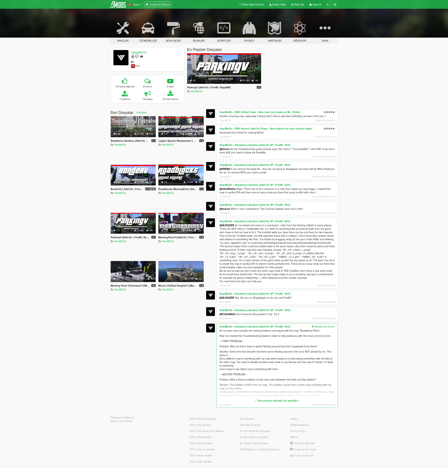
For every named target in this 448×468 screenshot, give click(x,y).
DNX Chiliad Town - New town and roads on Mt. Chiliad (267, 112)
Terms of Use (297, 431)
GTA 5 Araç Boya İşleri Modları (206, 431)
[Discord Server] (142, 56)
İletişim (294, 418)
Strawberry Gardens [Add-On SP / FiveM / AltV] (262, 145)
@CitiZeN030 (227, 314)
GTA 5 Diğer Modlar (201, 461)
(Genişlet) (141, 112)
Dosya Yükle (279, 4)
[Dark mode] (327, 4)
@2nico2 (224, 208)
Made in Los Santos (121, 421)
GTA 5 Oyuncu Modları (202, 449)
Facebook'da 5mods (304, 449)
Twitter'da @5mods (304, 443)
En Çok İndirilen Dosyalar (254, 437)
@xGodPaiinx (227, 189)
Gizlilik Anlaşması (299, 425)
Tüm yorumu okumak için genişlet (277, 400)
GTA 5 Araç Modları (200, 425)
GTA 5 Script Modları (201, 443)
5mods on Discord (303, 455)
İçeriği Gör (226, 120)
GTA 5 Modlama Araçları (203, 418)
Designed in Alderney (122, 417)
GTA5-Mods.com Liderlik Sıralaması (259, 449)
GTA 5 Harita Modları (201, 455)
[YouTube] (132, 56)
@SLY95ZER (226, 225)
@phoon (224, 149)
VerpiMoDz (138, 52)
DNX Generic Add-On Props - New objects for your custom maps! (273, 128)
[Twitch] (137, 56)
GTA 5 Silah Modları (201, 437)
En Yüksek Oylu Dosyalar (254, 443)
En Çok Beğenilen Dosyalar (255, 431)
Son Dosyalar (247, 418)
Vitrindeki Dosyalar (250, 425)
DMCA (293, 437)
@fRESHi (224, 169)
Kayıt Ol (316, 4)
